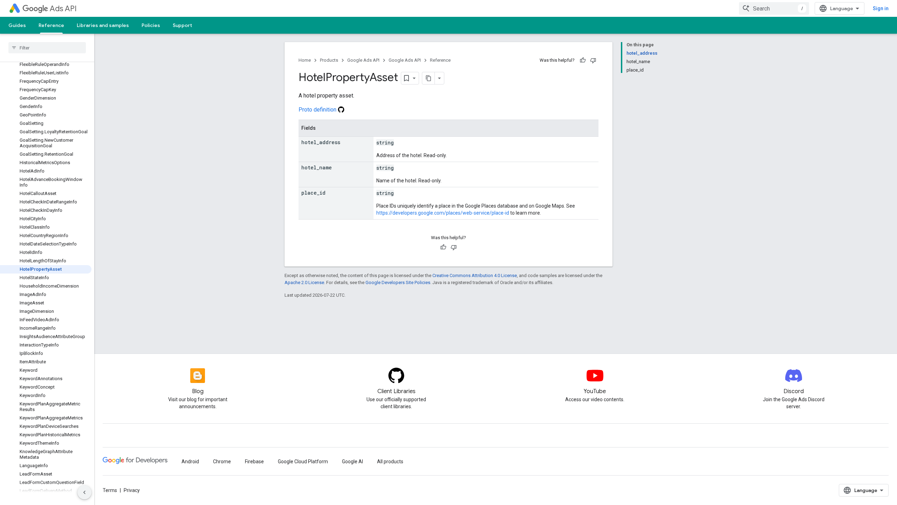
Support (182, 25)
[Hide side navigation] (84, 492)
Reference (51, 25)
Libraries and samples (103, 25)
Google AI (352, 461)
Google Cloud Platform (303, 461)
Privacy (132, 490)
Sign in (881, 8)
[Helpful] (582, 60)
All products (390, 461)
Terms (110, 490)
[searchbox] (47, 47)
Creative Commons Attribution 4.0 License (474, 275)
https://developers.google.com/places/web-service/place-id (442, 213)
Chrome (222, 461)
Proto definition (318, 109)
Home (305, 60)
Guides (17, 25)
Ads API (63, 8)
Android (190, 461)
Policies (151, 25)
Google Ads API (363, 60)
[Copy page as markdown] (428, 78)
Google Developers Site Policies (397, 282)
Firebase (254, 461)
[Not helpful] (593, 60)
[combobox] (774, 8)
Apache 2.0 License (304, 282)
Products (329, 60)
